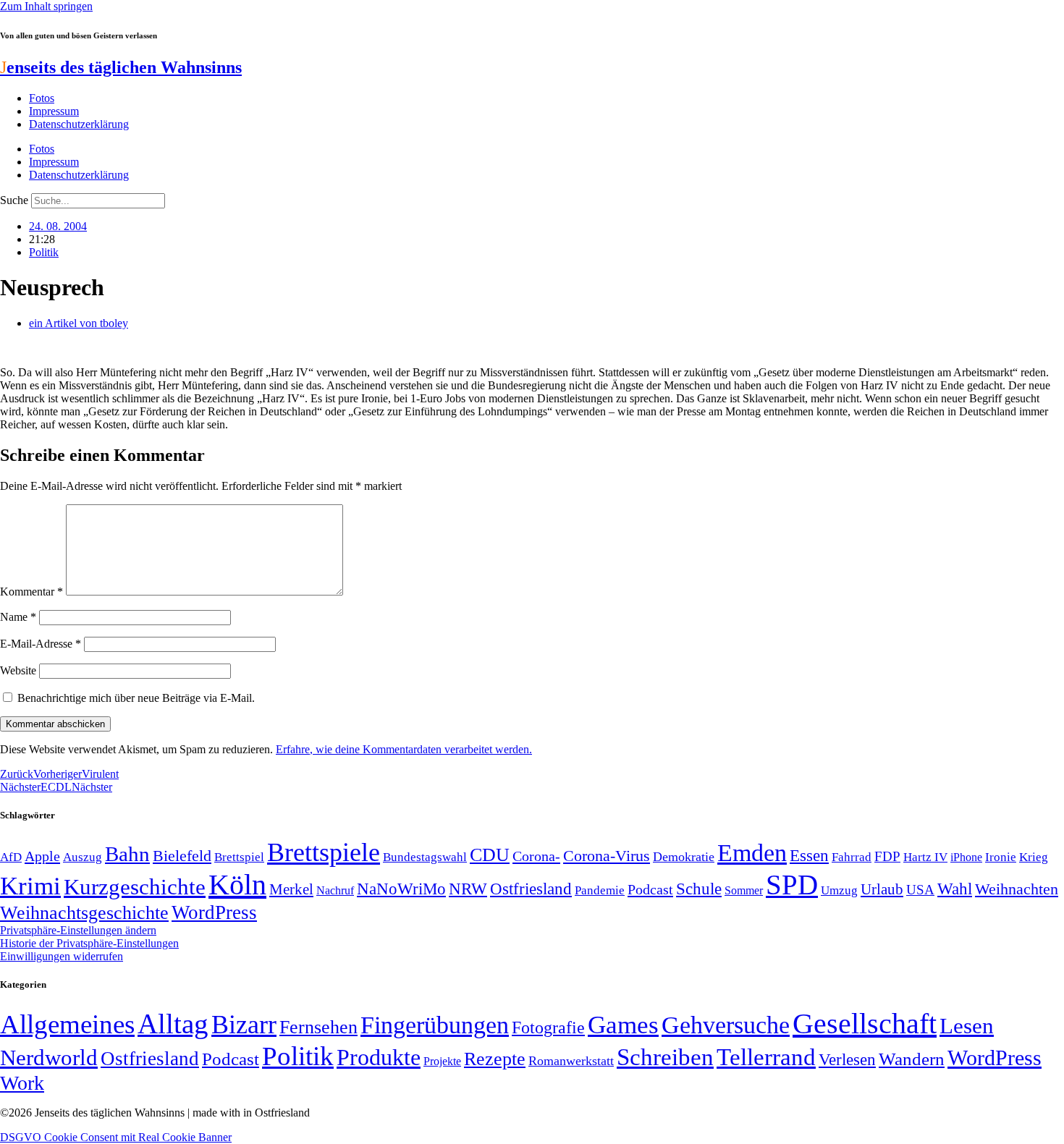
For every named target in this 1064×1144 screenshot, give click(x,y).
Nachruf (335, 890)
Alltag (173, 1023)
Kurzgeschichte (135, 886)
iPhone (966, 857)
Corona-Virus (606, 856)
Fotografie (548, 1027)
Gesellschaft (865, 1023)
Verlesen (847, 1059)
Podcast (650, 889)
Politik (44, 252)
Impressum (54, 111)
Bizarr (243, 1024)
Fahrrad (851, 857)
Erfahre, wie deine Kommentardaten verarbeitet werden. (404, 749)
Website (18, 670)
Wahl (954, 888)
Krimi (30, 886)
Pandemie (600, 890)
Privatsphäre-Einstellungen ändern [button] (78, 930)
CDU (490, 854)
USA (920, 889)
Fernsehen (318, 1027)
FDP (887, 856)
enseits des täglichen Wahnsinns (121, 67)
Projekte (442, 1061)
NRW (468, 888)
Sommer (744, 890)
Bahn (127, 853)
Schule (699, 888)
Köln (237, 884)
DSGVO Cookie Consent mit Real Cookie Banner (116, 1137)
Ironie (1000, 857)
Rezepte (494, 1058)
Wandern (912, 1059)
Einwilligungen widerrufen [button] (61, 956)
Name (18, 617)
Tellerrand (766, 1057)
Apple (42, 856)
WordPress (214, 912)
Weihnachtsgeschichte (84, 912)
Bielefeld (182, 856)
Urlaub (882, 889)
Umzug (839, 890)
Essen (809, 856)
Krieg (1033, 856)
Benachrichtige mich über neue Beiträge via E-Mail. (136, 698)
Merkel (291, 889)
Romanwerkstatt (571, 1061)
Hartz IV (925, 856)
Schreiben (665, 1057)
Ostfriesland (531, 888)
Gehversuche (726, 1025)
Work (22, 1083)
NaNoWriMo (401, 889)
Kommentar (31, 591)
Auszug (82, 856)
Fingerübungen (434, 1025)
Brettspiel (239, 857)
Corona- (536, 856)
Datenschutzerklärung (79, 124)
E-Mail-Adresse (40, 643)
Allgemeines (67, 1024)
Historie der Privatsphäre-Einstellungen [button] (89, 943)
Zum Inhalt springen (46, 6)
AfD (11, 857)
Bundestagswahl (425, 857)
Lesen (967, 1025)
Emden (752, 852)
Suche (14, 200)
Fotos (41, 98)
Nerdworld (49, 1057)
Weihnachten (1016, 889)
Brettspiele (323, 852)
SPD (792, 884)
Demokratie (683, 856)
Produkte (379, 1057)
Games (623, 1025)
